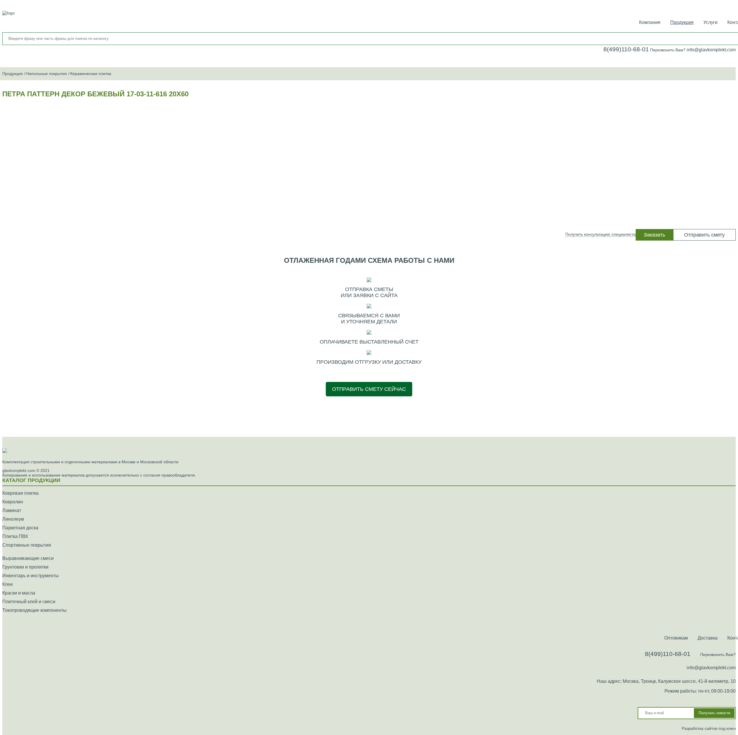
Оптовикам (676, 637)
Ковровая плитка (20, 493)
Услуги (710, 22)
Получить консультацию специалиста (600, 234)
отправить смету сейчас (369, 389)
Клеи (7, 584)
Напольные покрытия (46, 73)
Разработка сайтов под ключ (709, 728)
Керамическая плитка (90, 73)
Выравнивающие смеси (28, 558)
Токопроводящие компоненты (34, 610)
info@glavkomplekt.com (711, 49)
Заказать (654, 235)
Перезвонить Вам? (668, 50)
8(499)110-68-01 (626, 49)
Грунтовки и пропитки (25, 567)
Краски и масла (18, 592)
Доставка (708, 637)
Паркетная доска (20, 527)
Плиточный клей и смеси (28, 601)
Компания (649, 22)
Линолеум (13, 519)
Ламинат (11, 510)
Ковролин (12, 501)
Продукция (682, 22)
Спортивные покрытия (26, 545)
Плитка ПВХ (15, 536)
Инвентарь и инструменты (30, 575)
